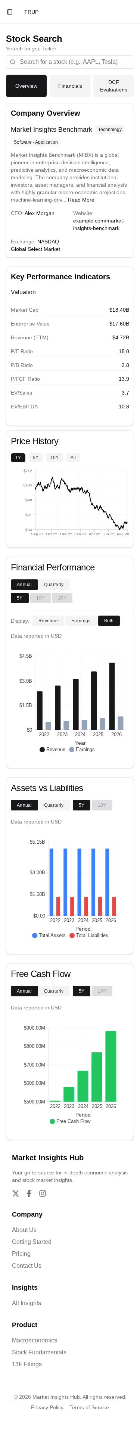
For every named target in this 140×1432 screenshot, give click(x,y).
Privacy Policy (47, 1407)
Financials (70, 86)
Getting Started (32, 1242)
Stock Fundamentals (39, 1352)
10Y (54, 457)
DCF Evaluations (113, 86)
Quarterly (54, 584)
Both (109, 620)
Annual (24, 584)
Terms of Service (89, 1407)
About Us (24, 1230)
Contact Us (26, 1266)
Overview (26, 86)
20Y (62, 598)
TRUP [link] (31, 12)
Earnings (80, 620)
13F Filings (27, 1364)
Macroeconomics (34, 1340)
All (73, 457)
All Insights (26, 1303)
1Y (18, 457)
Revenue (48, 620)
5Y (35, 457)
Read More (81, 200)
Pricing (21, 1254)
